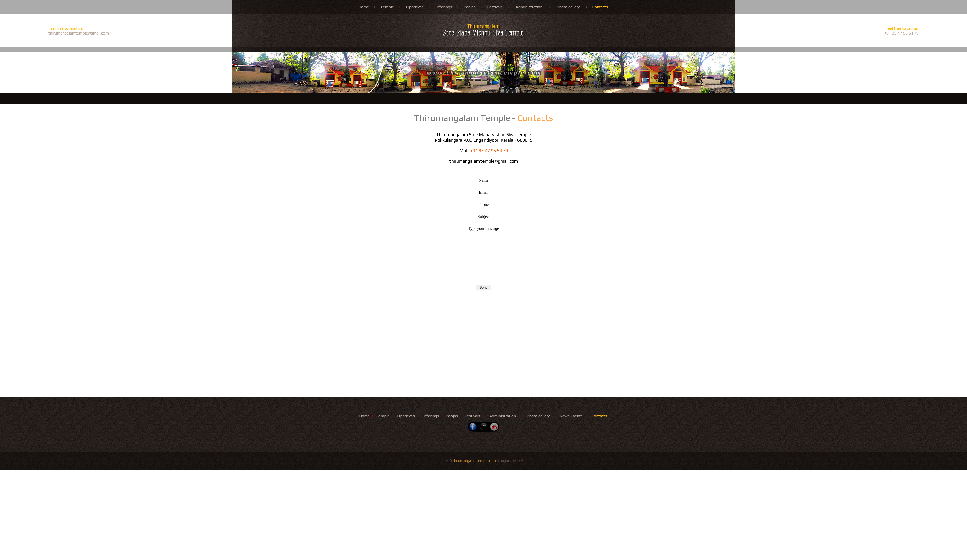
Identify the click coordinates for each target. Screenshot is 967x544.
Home (363, 7)
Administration (529, 7)
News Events (571, 416)
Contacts (600, 7)
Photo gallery (568, 7)
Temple (387, 7)
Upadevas (415, 7)
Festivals (495, 7)
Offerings (444, 7)
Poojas (470, 7)
